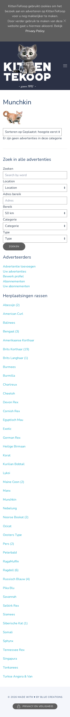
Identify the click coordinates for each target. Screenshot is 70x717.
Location (9, 181)
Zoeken (8, 169)
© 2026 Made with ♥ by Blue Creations (35, 697)
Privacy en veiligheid (38, 706)
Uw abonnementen (16, 286)
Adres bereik (12, 194)
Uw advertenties (14, 271)
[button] (65, 66)
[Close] (64, 20)
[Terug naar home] (27, 66)
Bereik (7, 207)
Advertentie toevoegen (19, 266)
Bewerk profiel (13, 276)
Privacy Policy (35, 31)
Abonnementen (14, 281)
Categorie (10, 219)
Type (6, 232)
